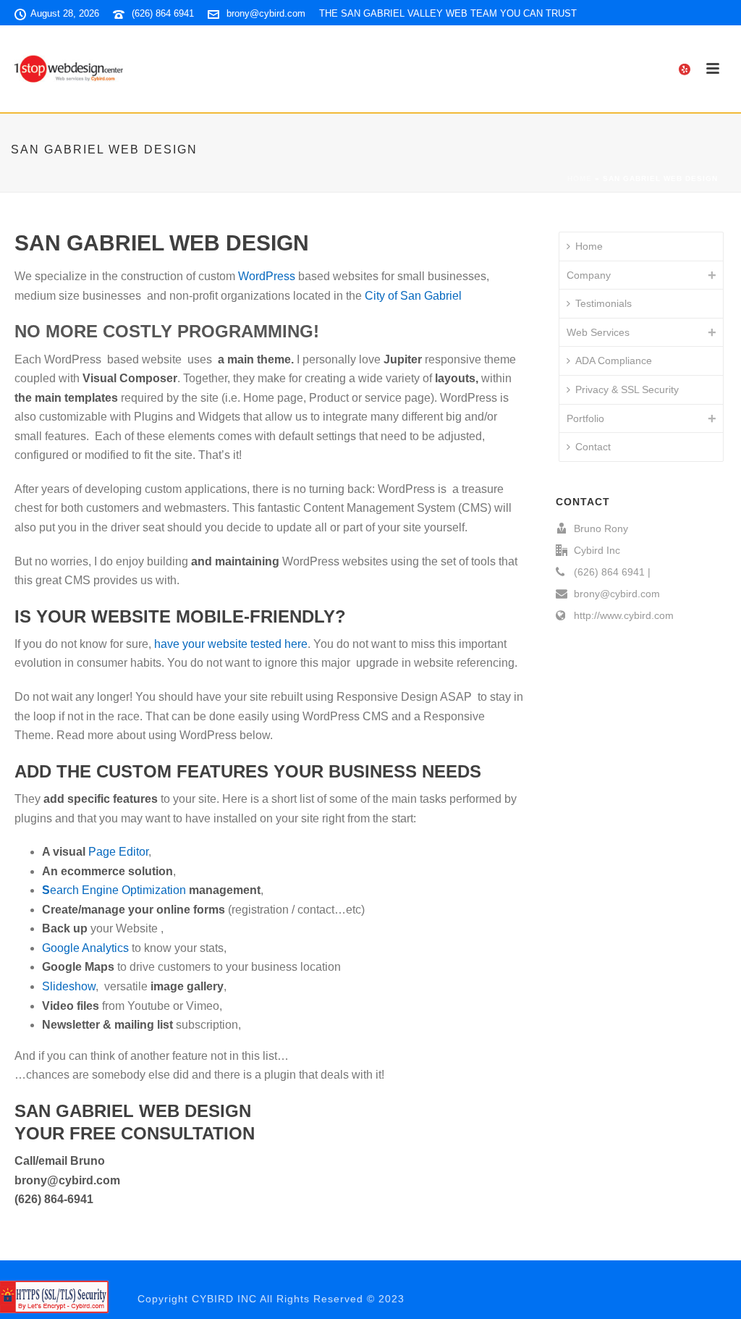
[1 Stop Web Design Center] (54, 1296)
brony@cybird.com (265, 13)
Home (579, 178)
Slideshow (69, 986)
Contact (593, 446)
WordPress (266, 276)
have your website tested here (231, 644)
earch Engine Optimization (118, 890)
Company (589, 275)
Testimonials (603, 303)
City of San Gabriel (413, 296)
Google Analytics (85, 948)
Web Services (598, 332)
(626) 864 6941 (163, 13)
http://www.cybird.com (624, 615)
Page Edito (116, 852)
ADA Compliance (613, 360)
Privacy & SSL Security (627, 389)
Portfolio (585, 418)
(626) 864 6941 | (612, 572)
